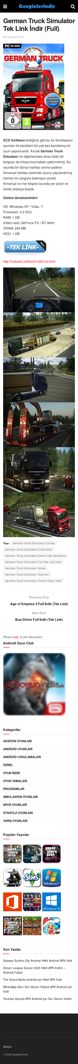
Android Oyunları (17, 749)
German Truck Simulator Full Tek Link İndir (33, 562)
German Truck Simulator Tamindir (27, 574)
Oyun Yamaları (15, 781)
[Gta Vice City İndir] (51, 855)
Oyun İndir (11, 773)
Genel (8, 765)
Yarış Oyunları (15, 821)
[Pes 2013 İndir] (32, 903)
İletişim (7, 1047)
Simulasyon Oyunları (20, 797)
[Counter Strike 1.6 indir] (12, 879)
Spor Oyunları (15, 805)
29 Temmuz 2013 (13, 37)
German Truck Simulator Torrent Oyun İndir (33, 580)
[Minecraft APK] (32, 927)
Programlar (13, 789)
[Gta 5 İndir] (12, 927)
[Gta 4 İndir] (32, 855)
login (16, 637)
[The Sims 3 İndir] (32, 879)
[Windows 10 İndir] (51, 903)
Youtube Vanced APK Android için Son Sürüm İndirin (37, 999)
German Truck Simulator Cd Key (34, 543)
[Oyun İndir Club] (34, 685)
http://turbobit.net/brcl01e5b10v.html (29, 261)
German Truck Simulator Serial (25, 568)
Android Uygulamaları (22, 757)
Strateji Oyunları (18, 813)
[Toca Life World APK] (51, 927)
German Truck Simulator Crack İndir (28, 549)
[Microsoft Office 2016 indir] (12, 903)
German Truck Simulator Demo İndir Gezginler (35, 555)
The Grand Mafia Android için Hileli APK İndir (32, 979)
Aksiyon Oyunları (17, 741)
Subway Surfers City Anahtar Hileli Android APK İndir (37, 960)
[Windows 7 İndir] (51, 879)
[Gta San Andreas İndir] (12, 855)
